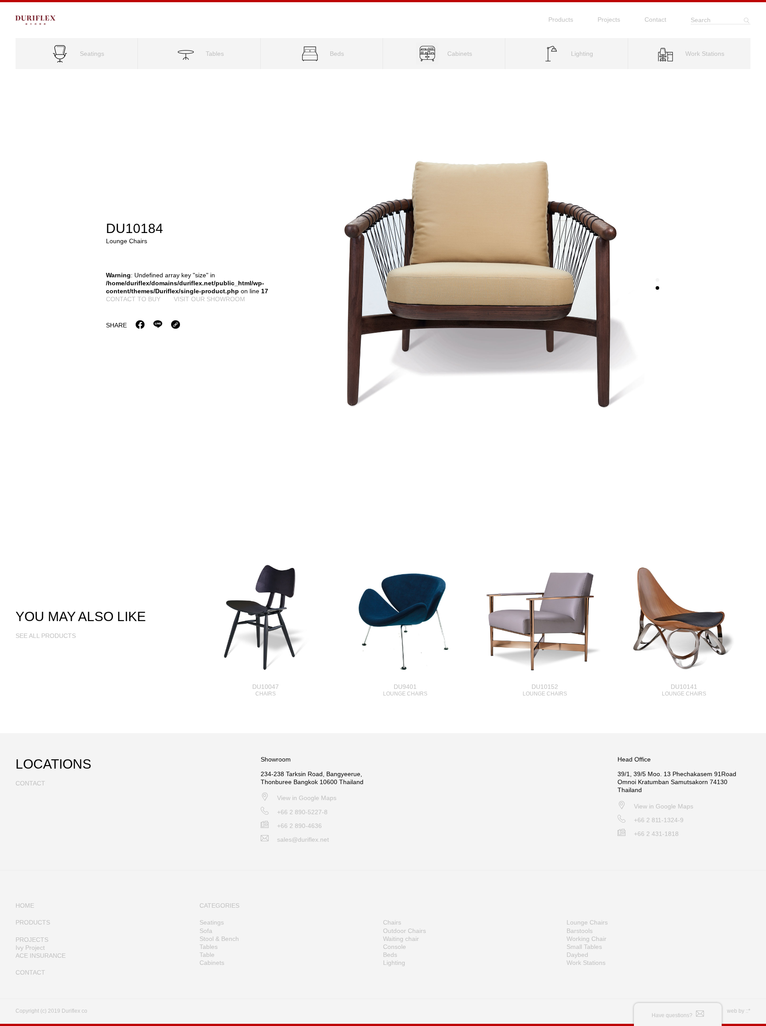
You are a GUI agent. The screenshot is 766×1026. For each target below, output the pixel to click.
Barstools (580, 930)
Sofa (205, 930)
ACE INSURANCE (41, 955)
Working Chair (586, 938)
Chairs (392, 922)
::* (748, 1011)
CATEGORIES (219, 905)
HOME (25, 905)
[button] (657, 280)
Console (394, 946)
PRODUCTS (33, 922)
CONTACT (30, 972)
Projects (609, 19)
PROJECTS (32, 939)
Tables (208, 946)
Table (207, 954)
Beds (390, 954)
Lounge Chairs (587, 922)
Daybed (577, 954)
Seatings (211, 922)
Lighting (394, 962)
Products (560, 19)
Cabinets (211, 962)
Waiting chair (401, 938)
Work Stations (586, 962)
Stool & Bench (219, 938)
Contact (655, 19)
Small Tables (584, 946)
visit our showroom (209, 299)
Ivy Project (30, 947)
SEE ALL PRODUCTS (46, 635)
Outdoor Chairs (404, 930)
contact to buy (133, 299)
